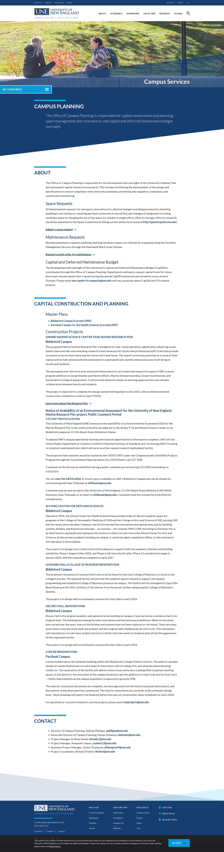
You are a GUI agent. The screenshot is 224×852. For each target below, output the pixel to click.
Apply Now (168, 813)
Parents (48, 3)
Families (92, 823)
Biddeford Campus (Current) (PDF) (71, 320)
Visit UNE (167, 807)
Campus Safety (143, 812)
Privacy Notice (55, 846)
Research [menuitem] (164, 13)
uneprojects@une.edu (136, 702)
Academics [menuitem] (116, 13)
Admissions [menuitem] (133, 13)
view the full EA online (68, 478)
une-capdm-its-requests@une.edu (91, 280)
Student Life (118, 823)
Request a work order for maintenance (68, 254)
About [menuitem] (102, 13)
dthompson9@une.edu (117, 747)
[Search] (188, 13)
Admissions (118, 812)
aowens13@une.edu (104, 743)
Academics (118, 818)
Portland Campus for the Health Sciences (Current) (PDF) (84, 325)
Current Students (96, 812)
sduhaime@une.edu (129, 734)
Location (38, 831)
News (139, 823)
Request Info (169, 819)
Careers (61, 831)
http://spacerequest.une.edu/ (160, 222)
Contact (50, 831)
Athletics (170, 3)
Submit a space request (59, 229)
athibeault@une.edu (99, 483)
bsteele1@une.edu (100, 739)
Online (180, 3)
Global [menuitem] (178, 13)
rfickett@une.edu (105, 751)
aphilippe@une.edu (117, 730)
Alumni (69, 3)
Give (188, 3)
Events (139, 818)
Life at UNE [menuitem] (149, 13)
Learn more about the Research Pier (67, 403)
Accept (177, 843)
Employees (59, 3)
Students (38, 3)
